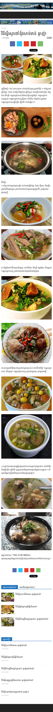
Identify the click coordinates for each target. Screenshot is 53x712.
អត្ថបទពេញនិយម (9, 587)
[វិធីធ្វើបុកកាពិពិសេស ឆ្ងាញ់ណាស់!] (7, 597)
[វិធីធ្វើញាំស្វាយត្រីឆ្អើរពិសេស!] (7, 609)
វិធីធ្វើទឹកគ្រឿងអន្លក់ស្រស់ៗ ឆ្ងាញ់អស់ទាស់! (31, 619)
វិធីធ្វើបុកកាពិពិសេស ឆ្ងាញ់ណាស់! (28, 594)
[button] (49, 15)
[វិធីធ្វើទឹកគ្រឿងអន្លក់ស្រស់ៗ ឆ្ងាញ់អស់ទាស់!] (7, 621)
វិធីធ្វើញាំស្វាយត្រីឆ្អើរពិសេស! (26, 606)
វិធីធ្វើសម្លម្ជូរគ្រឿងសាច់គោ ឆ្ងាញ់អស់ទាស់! (17, 680)
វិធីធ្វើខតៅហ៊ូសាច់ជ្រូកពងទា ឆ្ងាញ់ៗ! (15, 692)
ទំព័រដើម (4, 28)
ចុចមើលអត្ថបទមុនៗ (27, 587)
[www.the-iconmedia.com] (26, 6)
